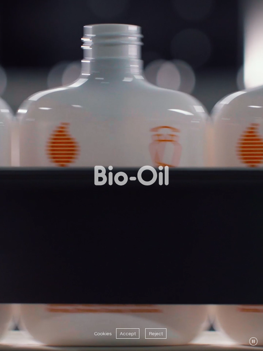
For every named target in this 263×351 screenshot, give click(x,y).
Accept (128, 333)
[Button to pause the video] (253, 341)
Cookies (103, 333)
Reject (156, 333)
